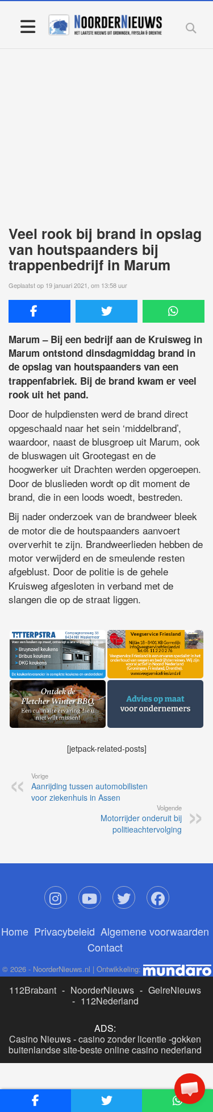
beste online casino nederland (141, 1049)
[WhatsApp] (173, 311)
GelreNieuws (174, 989)
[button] (189, 1088)
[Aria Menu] (28, 26)
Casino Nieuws (40, 1038)
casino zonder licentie (122, 1038)
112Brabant (32, 989)
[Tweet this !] (106, 311)
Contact (105, 947)
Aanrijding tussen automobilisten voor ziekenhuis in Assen (89, 787)
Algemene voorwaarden (155, 931)
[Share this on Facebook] (39, 311)
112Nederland (110, 1000)
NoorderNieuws (102, 989)
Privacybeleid (64, 931)
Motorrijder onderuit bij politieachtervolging (141, 819)
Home (14, 931)
